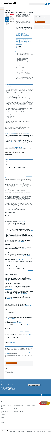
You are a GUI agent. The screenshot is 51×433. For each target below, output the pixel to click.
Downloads (16, 408)
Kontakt (2, 417)
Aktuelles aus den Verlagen (18, 405)
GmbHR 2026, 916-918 (18, 227)
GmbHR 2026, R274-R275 (9, 315)
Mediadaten (3, 415)
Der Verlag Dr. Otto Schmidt (6, 405)
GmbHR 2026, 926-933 (21, 241)
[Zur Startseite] (5, 8)
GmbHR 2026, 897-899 (25, 168)
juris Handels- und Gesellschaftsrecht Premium (24, 51)
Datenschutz (29, 431)
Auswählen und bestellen (12, 363)
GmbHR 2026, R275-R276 (17, 322)
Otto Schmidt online (39, 0)
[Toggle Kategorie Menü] (2, 8)
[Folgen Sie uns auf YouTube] (46, 395)
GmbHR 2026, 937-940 (17, 252)
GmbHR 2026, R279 (28, 334)
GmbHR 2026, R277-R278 (24, 331)
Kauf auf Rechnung (40, 27)
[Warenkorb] (49, 4)
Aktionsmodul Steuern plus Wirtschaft (22, 35)
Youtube (2, 422)
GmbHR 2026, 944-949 (20, 259)
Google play (20, 141)
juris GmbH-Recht (19, 47)
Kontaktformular (27, 133)
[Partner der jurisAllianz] (44, 403)
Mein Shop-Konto (30, 0)
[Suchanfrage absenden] (46, 4)
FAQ (14, 414)
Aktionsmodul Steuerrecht (20, 33)
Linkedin (2, 420)
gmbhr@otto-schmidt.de (13, 356)
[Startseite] (4, 431)
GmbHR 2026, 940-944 (26, 255)
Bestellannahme (17, 413)
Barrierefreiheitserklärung (41, 431)
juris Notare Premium (19, 48)
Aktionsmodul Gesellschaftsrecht (21, 34)
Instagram (3, 423)
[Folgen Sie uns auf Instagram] (44, 395)
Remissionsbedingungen (18, 411)
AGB (34, 431)
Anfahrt (2, 408)
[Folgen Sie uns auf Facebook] (41, 395)
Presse (2, 406)
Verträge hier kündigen (31, 405)
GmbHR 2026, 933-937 (23, 248)
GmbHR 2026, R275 (11, 318)
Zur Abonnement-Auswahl (34, 385)
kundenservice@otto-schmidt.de (10, 133)
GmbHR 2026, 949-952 (23, 262)
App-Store (12, 141)
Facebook (3, 419)
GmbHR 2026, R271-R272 (22, 293)
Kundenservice (47, 0)
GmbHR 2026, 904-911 (28, 193)
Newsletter (16, 406)
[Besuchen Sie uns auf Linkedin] (49, 395)
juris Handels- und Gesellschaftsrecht (22, 49)
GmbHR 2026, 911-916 (21, 221)
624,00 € (42, 17)
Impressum (23, 431)
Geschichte (3, 414)
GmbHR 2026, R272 (10, 298)
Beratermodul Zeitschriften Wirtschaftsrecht (23, 41)
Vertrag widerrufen (30, 406)
